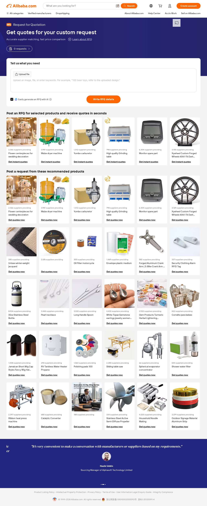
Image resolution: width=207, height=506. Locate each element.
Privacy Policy (94, 492)
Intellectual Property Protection (71, 492)
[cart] (160, 6)
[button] (118, 6)
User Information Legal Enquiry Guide (133, 492)
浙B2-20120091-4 (146, 499)
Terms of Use (109, 492)
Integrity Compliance (163, 492)
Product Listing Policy (44, 492)
